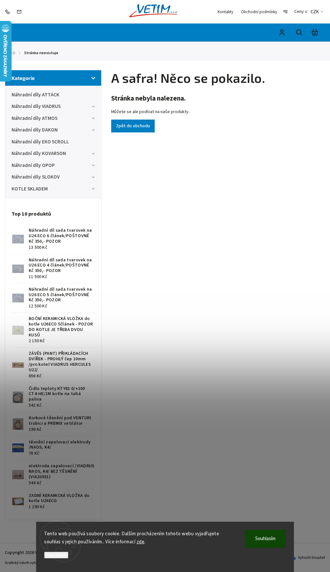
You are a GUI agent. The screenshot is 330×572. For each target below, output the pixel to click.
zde (141, 541)
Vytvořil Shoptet (311, 557)
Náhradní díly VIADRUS (36, 106)
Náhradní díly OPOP (33, 165)
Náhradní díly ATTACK (35, 94)
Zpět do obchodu (133, 126)
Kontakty (225, 12)
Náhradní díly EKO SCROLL (40, 141)
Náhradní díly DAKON (35, 129)
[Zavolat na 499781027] (9, 11)
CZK (315, 11)
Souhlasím (265, 538)
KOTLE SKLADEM (30, 188)
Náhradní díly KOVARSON (39, 153)
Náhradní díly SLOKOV (36, 176)
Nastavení (56, 555)
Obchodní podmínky (259, 12)
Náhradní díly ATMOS (34, 118)
